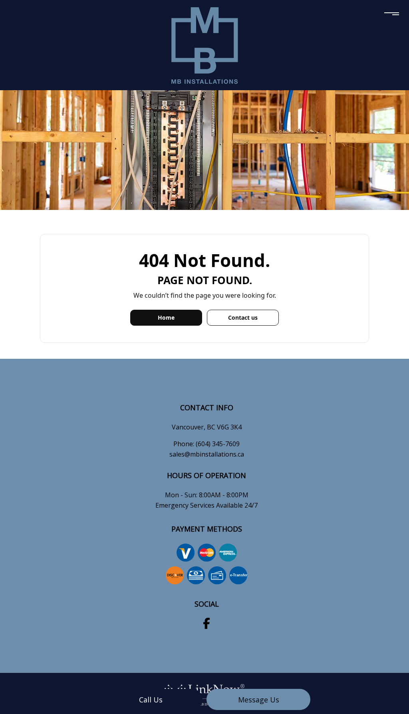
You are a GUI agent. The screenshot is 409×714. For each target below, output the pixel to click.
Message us (258, 699)
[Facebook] (206, 625)
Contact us (243, 317)
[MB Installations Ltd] (205, 44)
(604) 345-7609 (218, 443)
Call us (151, 699)
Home (166, 317)
